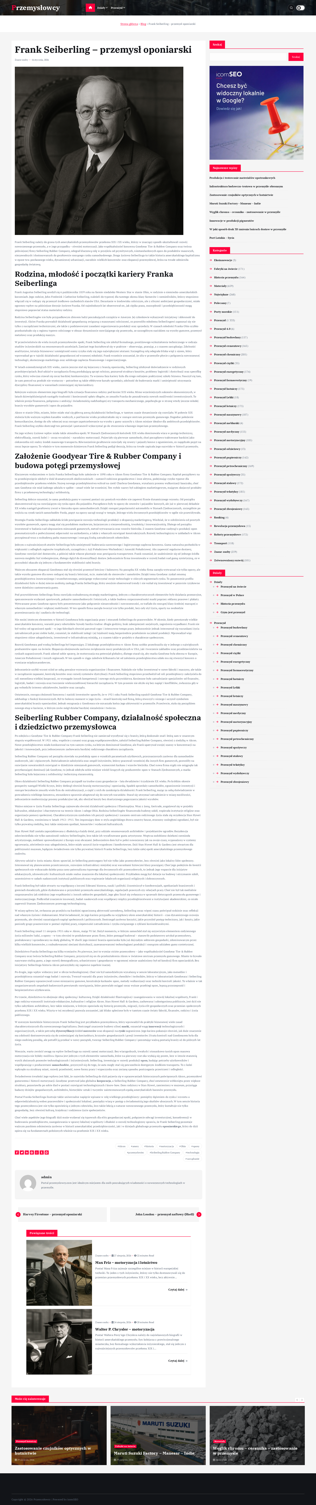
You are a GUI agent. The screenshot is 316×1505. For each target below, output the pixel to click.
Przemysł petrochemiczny (230, 466)
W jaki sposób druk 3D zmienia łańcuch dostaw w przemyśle (248, 229)
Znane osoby (21, 59)
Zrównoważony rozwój (228, 560)
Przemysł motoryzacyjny (229, 440)
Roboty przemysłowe (227, 534)
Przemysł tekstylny (226, 491)
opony (196, 1146)
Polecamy (220, 303)
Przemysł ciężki (224, 363)
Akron (122, 1146)
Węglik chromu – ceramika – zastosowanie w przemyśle (245, 212)
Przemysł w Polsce (232, 595)
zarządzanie (193, 1158)
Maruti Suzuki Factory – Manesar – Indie (235, 203)
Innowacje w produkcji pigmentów (232, 220)
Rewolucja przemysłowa (229, 526)
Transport (220, 543)
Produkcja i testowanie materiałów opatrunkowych (242, 178)
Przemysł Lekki (223, 397)
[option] (59, 1435)
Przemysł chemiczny (227, 354)
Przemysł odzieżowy (227, 449)
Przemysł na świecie (233, 586)
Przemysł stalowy (225, 483)
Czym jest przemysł (233, 612)
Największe (221, 294)
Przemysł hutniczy (225, 389)
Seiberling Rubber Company (165, 1152)
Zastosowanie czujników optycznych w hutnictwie (241, 195)
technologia (193, 1152)
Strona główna (129, 24)
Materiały (220, 286)
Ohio (183, 1146)
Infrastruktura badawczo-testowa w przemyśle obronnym (246, 186)
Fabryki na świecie (225, 269)
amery (135, 1146)
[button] (297, 1399)
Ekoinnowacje (223, 260)
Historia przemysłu (226, 277)
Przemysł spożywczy (227, 474)
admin (46, 1177)
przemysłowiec (136, 1152)
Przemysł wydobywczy (228, 500)
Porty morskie (223, 311)
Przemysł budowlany (227, 337)
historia (150, 1146)
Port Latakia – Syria (222, 238)
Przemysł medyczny (226, 431)
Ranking (219, 517)
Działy (101, 8)
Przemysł (117, 8)
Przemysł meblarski (226, 423)
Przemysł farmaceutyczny (230, 380)
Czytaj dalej (176, 1289)
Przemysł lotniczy (225, 406)
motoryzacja (167, 1146)
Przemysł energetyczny (228, 371)
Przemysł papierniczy (227, 457)
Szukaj (217, 44)
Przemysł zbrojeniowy (228, 509)
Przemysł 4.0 (222, 329)
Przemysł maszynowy (227, 414)
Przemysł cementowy (227, 346)
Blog (143, 24)
